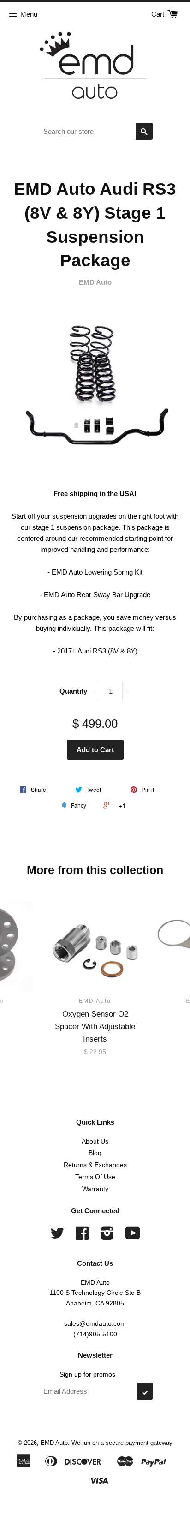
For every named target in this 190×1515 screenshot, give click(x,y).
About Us (95, 1141)
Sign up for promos (87, 1374)
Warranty (95, 1188)
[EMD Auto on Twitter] (57, 1236)
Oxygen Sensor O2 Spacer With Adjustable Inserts (95, 1026)
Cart (158, 14)
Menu (28, 14)
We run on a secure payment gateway (121, 1442)
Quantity (73, 691)
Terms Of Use (95, 1176)
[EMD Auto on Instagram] (107, 1236)
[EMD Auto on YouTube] (132, 1236)
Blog (95, 1152)
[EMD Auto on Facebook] (82, 1236)
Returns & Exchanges (95, 1164)
